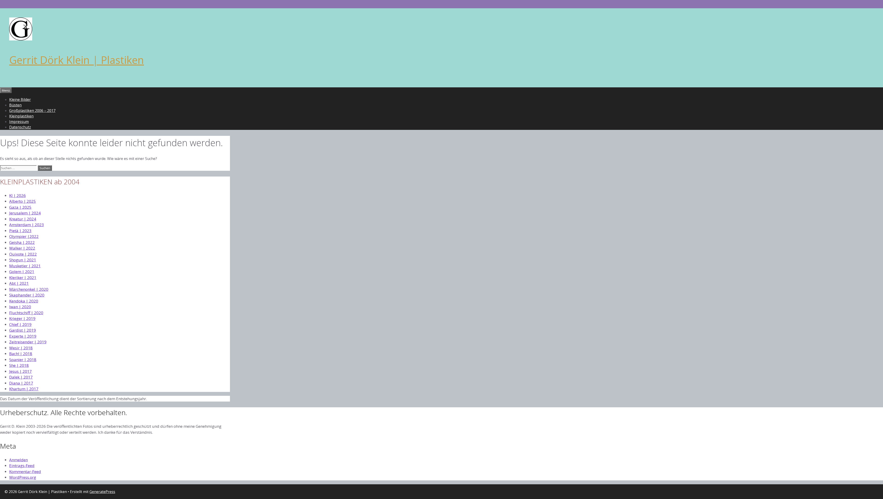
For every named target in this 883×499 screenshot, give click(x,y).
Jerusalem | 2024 (25, 213)
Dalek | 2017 (21, 377)
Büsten (15, 105)
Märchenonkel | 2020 (28, 289)
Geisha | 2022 (22, 242)
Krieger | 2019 (22, 318)
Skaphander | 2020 (26, 295)
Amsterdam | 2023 (26, 224)
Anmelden (18, 459)
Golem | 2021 (21, 271)
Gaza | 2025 (20, 207)
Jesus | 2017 (20, 371)
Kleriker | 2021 (22, 277)
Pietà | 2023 (20, 230)
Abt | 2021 (19, 283)
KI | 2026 (17, 195)
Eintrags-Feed (21, 465)
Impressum (19, 121)
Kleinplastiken (21, 116)
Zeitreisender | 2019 (27, 342)
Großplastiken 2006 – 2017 (32, 110)
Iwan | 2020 (20, 306)
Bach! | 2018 (20, 353)
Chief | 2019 (20, 324)
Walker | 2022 (22, 248)
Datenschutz (20, 127)
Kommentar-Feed (25, 471)
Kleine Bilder (20, 99)
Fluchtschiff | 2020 (26, 312)
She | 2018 (19, 365)
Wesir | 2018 (21, 348)
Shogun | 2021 (22, 259)
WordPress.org (22, 477)
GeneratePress (102, 491)
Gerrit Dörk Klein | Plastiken (76, 60)
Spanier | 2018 (22, 359)
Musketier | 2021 (25, 265)
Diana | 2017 (21, 383)
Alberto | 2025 (22, 201)
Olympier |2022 (24, 236)
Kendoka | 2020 (23, 301)
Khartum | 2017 (23, 388)
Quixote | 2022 (23, 254)
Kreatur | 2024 (22, 219)
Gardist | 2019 (22, 330)
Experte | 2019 (22, 336)
